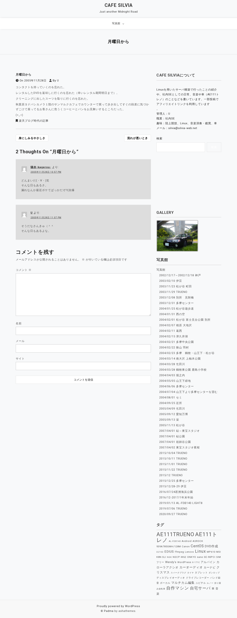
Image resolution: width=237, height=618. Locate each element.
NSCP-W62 (179, 557)
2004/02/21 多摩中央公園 (176, 342)
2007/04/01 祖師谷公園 (175, 442)
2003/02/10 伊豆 (170, 281)
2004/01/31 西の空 (172, 314)
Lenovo (189, 551)
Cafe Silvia (119, 5)
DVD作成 (211, 546)
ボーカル (165, 583)
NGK (169, 557)
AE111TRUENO (175, 534)
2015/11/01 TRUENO (173, 464)
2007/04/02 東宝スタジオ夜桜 (179, 447)
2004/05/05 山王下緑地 (175, 381)
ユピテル (201, 583)
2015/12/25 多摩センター (176, 480)
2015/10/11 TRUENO (173, 458)
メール (20, 341)
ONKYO (191, 557)
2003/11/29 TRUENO (173, 292)
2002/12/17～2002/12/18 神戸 (180, 275)
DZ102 (159, 552)
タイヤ (190, 573)
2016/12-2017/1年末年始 (176, 497)
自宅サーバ (200, 588)
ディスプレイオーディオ (170, 577)
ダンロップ (214, 573)
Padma (109, 611)
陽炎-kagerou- (41, 167)
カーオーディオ (191, 567)
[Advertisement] (83, 409)
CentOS (197, 546)
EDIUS (169, 551)
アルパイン (208, 562)
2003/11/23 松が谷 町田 (175, 286)
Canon (186, 546)
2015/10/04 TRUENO (173, 453)
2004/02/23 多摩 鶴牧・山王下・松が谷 (187, 353)
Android (187, 541)
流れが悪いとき (137, 138)
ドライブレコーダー (197, 577)
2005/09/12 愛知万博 (173, 414)
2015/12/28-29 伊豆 (173, 486)
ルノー (210, 583)
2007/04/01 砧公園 (172, 436)
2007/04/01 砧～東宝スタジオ (179, 430)
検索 (159, 138)
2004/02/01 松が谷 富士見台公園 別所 (185, 319)
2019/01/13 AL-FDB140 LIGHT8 (181, 503)
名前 (19, 323)
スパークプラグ (178, 573)
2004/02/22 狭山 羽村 (174, 347)
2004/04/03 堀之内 (172, 375)
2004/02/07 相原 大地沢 (175, 325)
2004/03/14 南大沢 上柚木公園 (180, 358)
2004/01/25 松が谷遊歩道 (176, 308)
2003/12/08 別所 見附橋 (176, 297)
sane (200, 557)
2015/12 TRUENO (171, 475)
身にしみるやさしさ (32, 138)
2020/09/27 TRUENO (173, 514)
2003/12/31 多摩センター (176, 303)
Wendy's (170, 562)
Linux (200, 551)
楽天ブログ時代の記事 (34, 120)
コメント (23, 270)
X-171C (196, 562)
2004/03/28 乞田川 (172, 364)
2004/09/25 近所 (170, 403)
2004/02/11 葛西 (170, 331)
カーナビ (210, 567)
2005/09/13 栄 (169, 419)
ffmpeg (179, 551)
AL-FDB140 (175, 541)
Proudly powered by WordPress (118, 606)
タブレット (201, 572)
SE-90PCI (209, 557)
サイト (20, 358)
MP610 (211, 551)
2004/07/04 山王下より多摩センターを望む (188, 392)
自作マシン (177, 588)
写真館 (116, 23)
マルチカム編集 (183, 582)
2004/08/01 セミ (170, 397)
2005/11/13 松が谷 (172, 425)
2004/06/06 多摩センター (176, 386)
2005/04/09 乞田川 (172, 408)
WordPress (184, 562)
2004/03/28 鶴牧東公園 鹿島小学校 (183, 369)
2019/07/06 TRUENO (173, 508)
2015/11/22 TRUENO (173, 469)
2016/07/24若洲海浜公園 (176, 492)
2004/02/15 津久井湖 (173, 336)
